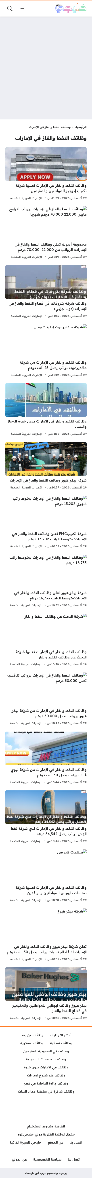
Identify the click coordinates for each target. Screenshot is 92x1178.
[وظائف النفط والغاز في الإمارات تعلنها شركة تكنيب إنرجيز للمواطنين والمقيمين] (46, 174)
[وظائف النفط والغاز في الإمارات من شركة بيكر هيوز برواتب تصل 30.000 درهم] (46, 699)
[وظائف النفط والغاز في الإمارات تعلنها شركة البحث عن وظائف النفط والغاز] (46, 640)
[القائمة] (22, 8)
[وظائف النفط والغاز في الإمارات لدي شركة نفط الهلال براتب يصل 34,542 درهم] (46, 817)
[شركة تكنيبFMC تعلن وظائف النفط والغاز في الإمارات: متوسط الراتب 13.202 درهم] (46, 522)
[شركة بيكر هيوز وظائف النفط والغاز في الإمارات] (46, 466)
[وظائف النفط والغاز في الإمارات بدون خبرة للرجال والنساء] (46, 410)
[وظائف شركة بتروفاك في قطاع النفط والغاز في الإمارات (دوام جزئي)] (46, 292)
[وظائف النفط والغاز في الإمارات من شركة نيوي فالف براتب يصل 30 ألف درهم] (46, 758)
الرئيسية (81, 127)
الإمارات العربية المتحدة (26, 198)
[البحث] (9, 8)
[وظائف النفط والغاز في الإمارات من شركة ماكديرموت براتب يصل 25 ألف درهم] (46, 351)
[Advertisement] (46, 68)
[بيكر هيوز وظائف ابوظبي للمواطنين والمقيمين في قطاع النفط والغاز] (46, 994)
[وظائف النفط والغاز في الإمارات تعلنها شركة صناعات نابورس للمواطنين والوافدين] (46, 876)
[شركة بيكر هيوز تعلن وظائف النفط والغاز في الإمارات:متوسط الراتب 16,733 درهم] (46, 581)
